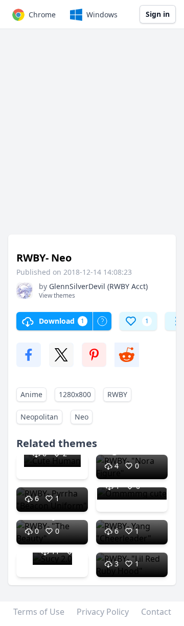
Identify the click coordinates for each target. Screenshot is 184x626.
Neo (81, 417)
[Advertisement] (92, 136)
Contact (156, 611)
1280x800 (75, 394)
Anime (31, 394)
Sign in (158, 14)
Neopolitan (39, 417)
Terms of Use (38, 611)
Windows (102, 14)
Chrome (42, 14)
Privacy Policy (103, 611)
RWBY (117, 394)
